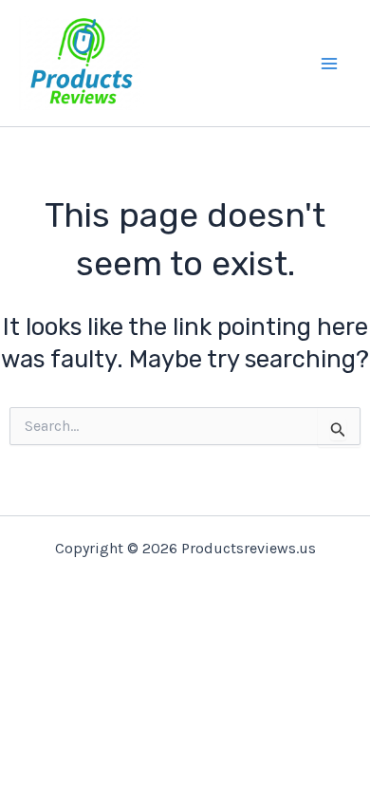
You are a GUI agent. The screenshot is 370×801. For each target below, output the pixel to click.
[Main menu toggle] (330, 63)
